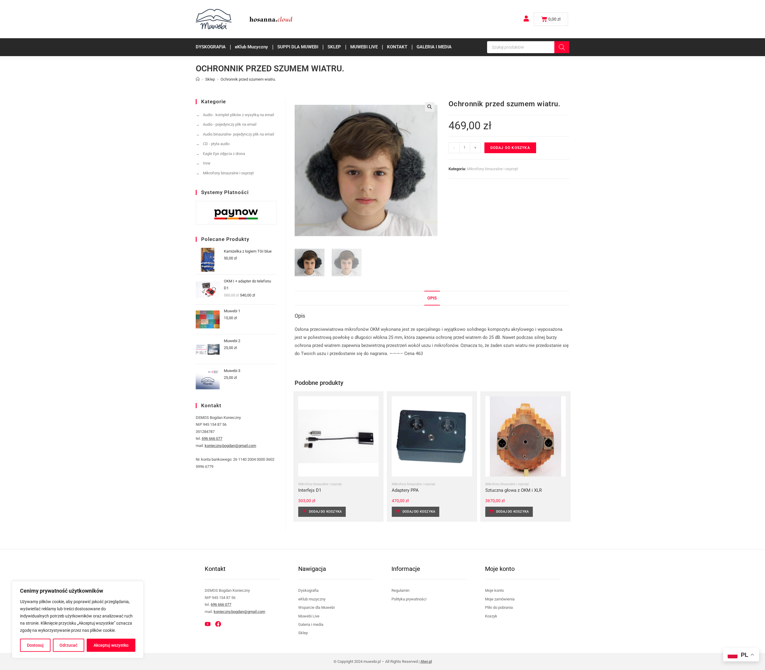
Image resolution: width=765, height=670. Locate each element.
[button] (429, 107)
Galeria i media (434, 47)
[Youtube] (208, 624)
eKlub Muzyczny (251, 47)
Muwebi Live (364, 47)
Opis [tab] (432, 298)
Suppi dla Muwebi (297, 47)
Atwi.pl (426, 661)
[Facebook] (218, 624)
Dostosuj (35, 645)
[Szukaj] (561, 47)
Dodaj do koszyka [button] (325, 512)
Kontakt (397, 47)
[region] (77, 619)
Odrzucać (68, 645)
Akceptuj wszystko (111, 645)
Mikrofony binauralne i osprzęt (492, 169)
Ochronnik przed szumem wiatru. (248, 79)
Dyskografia (211, 47)
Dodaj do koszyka (510, 148)
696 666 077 (212, 438)
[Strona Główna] (198, 79)
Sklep (334, 47)
